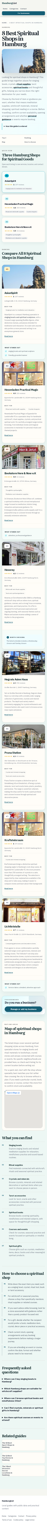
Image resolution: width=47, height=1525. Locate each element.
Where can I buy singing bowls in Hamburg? (19, 1380)
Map (3, 142)
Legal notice (29, 1520)
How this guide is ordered (16, 126)
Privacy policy (31, 1516)
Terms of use (7, 1520)
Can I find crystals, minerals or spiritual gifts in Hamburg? (22, 1409)
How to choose (30, 142)
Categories (14, 9)
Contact (23, 9)
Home (5, 9)
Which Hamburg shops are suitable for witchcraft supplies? (22, 1390)
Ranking (27, 138)
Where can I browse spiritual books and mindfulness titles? (22, 1399)
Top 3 (4, 138)
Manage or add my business (24, 1009)
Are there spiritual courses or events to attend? (22, 1418)
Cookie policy (18, 1520)
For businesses (23, 13)
